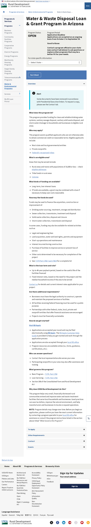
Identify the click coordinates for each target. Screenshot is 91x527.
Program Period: (53, 32)
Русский (50, 515)
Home (6, 466)
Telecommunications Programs (12, 78)
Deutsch (12, 515)
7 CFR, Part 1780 (51, 374)
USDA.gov (5, 476)
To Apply (31, 429)
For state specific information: (40, 58)
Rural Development (19, 5)
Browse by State (53, 466)
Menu (88, 6)
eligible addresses (39, 169)
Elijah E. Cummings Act (23, 503)
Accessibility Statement (36, 474)
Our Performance (8, 482)
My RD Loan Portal (8, 100)
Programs (8, 26)
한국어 (35, 515)
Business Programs (8, 31)
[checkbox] (88, 419)
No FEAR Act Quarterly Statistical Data (22, 488)
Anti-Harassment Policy (38, 492)
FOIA (18, 499)
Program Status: (34, 32)
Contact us (33, 284)
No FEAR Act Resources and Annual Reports (22, 480)
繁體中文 (28, 515)
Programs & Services (16, 12)
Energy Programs (11, 56)
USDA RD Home (7, 473)
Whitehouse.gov (52, 476)
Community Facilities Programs (8, 39)
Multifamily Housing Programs (8, 62)
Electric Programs (11, 52)
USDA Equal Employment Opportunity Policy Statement (38, 484)
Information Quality (36, 497)
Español (4, 515)
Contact (31, 441)
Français (43, 515)
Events (31, 447)
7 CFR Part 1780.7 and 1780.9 (46, 261)
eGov (48, 479)
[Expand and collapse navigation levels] (19, 25)
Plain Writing (21, 493)
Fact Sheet (34, 75)
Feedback (50, 482)
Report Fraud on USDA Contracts (7, 489)
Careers (4, 485)
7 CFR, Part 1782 (51, 378)
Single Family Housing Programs (9, 71)
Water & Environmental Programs (40, 12)
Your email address (68, 477)
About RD (17, 466)
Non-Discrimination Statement (37, 503)
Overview (32, 84)
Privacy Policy (36, 478)
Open (19, 496)
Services (7, 94)
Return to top (7, 460)
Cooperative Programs (9, 46)
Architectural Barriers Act (21, 474)
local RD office (73, 342)
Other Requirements (36, 435)
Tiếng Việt (19, 515)
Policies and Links (8, 479)
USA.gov (50, 473)
